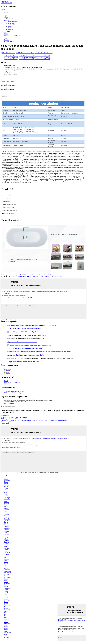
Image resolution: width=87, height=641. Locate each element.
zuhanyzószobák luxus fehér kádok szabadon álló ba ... (26, 355)
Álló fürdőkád (53, 420)
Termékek (6, 20)
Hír (5, 32)
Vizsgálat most (4, 415)
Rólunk (6, 17)
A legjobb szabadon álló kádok (40, 420)
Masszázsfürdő (11, 23)
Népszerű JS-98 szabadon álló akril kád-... (22, 342)
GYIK (6, 34)
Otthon (6, 15)
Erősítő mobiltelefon (13, 418)
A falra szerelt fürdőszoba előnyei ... (13, 393)
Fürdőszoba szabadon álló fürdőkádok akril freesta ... (26, 348)
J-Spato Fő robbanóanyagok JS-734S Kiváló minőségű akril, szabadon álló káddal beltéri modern (31, 275)
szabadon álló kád (16, 420)
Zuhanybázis (10, 29)
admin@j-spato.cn (9, 403)
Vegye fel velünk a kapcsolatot (12, 35)
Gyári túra (10, 18)
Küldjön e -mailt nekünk (7, 81)
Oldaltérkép (4, 418)
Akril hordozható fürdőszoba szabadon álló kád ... (25, 328)
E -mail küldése (5, 423)
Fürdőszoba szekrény (13, 28)
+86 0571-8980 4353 (21, 401)
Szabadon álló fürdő (62, 420)
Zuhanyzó (10, 26)
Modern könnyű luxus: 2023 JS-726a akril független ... (26, 335)
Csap (8, 31)
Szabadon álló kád (12, 21)
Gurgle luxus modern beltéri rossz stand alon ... (23, 362)
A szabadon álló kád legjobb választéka (14, 391)
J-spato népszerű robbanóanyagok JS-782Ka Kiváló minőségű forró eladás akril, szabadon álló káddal (34, 276)
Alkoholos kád (11, 24)
